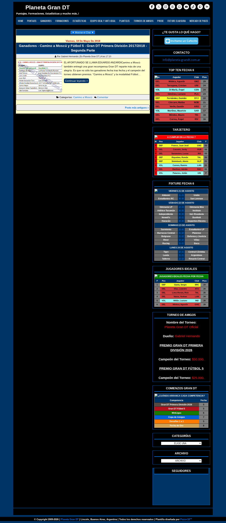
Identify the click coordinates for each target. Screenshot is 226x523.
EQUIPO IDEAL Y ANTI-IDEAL (103, 21)
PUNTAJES (32, 21)
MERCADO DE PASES (199, 21)
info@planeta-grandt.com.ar (181, 60)
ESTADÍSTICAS (79, 21)
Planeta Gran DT (70, 519)
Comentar (102, 97)
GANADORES (46, 21)
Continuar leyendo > (76, 80)
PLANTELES (124, 21)
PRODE (160, 21)
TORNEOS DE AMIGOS (144, 21)
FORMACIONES (62, 21)
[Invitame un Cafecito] (181, 40)
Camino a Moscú (82, 97)
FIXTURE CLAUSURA (177, 21)
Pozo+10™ (186, 519)
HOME (20, 21)
